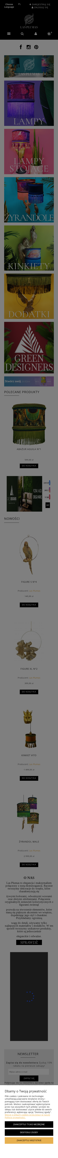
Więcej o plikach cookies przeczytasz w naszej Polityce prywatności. (27, 1116)
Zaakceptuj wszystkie (29, 1140)
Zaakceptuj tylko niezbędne (29, 1124)
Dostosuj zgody (29, 1132)
